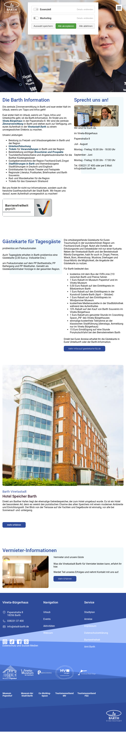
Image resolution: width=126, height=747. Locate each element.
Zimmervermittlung (12, 123)
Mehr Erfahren (65, 579)
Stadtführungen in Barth (22, 163)
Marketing (45, 18)
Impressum (90, 625)
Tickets (12, 149)
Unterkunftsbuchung (20, 146)
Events (47, 619)
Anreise (88, 619)
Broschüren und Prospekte (48, 152)
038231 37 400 (15, 620)
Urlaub (46, 612)
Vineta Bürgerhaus (12, 120)
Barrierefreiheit (92, 639)
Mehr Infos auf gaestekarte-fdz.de (84, 348)
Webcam (48, 632)
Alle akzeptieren (66, 26)
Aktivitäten (49, 625)
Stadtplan (89, 612)
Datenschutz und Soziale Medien (20, 645)
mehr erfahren (14, 525)
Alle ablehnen (86, 26)
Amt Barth (89, 646)
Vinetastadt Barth (37, 126)
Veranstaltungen (29, 149)
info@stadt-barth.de (18, 626)
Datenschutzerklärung (96, 632)
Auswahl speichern (43, 26)
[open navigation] (119, 7)
